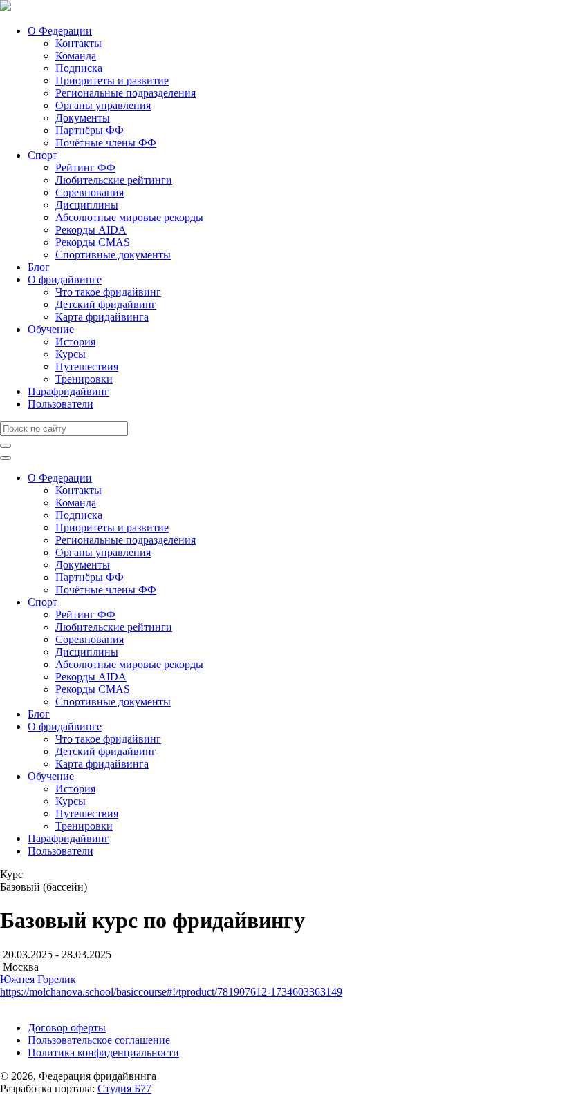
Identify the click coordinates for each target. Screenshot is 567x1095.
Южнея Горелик (38, 979)
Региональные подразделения (125, 93)
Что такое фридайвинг (108, 292)
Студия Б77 (124, 1088)
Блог (39, 267)
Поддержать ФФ (39, 1004)
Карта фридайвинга (102, 317)
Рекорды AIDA (91, 230)
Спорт (42, 155)
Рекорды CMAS (92, 242)
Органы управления (103, 105)
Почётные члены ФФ (105, 143)
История (75, 341)
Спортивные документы (113, 254)
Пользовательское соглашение (99, 1040)
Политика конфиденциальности (103, 1052)
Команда (75, 55)
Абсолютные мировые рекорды (129, 217)
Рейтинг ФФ (85, 167)
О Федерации (60, 31)
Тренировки (84, 379)
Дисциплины (86, 205)
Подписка (78, 68)
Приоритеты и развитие (112, 80)
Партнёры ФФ (89, 130)
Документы (82, 118)
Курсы (70, 354)
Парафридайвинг (68, 391)
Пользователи (60, 404)
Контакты (78, 43)
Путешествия (86, 366)
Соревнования (89, 192)
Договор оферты (67, 1028)
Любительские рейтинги (113, 180)
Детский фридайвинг (105, 304)
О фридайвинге (65, 279)
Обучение (51, 329)
